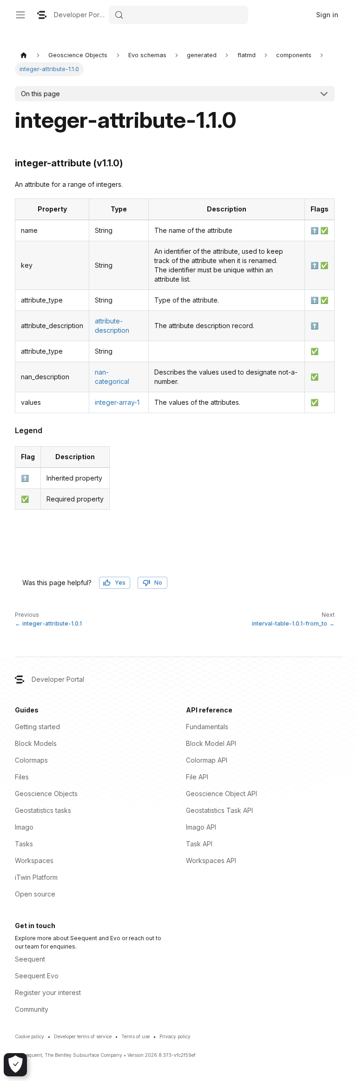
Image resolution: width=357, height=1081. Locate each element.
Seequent (30, 959)
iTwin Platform (36, 877)
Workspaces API (211, 860)
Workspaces (34, 860)
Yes (120, 582)
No (158, 582)
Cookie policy (29, 1036)
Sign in (327, 15)
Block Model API (211, 743)
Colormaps (31, 760)
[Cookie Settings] (15, 1064)
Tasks (24, 844)
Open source (35, 894)
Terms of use (135, 1036)
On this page (40, 94)
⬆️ (314, 230)
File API (197, 777)
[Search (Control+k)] (178, 15)
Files (22, 777)
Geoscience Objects (46, 794)
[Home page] (24, 55)
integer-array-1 (117, 402)
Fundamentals (207, 727)
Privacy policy (175, 1036)
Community (31, 1009)
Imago (24, 827)
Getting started (37, 727)
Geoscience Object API (221, 794)
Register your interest (48, 992)
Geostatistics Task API (219, 810)
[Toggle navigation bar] (20, 14)
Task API (199, 844)
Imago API (201, 827)
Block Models (36, 743)
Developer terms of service (83, 1036)
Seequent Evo (37, 976)
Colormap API (206, 760)
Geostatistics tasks (43, 810)
